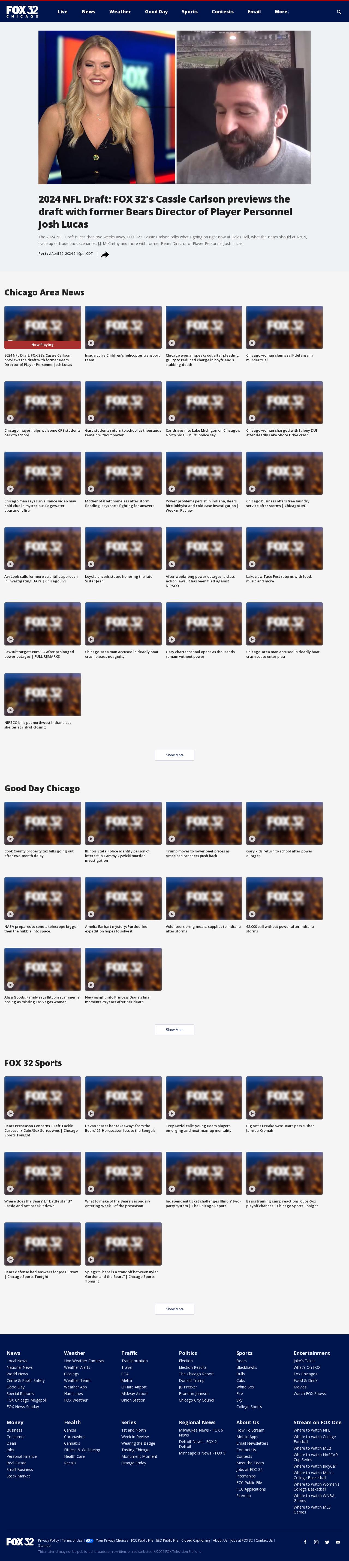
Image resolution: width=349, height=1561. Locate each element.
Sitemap (243, 1495)
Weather (74, 1353)
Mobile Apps (247, 1436)
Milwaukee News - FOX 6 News (201, 1432)
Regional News (197, 1422)
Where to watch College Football (315, 1439)
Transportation (134, 1360)
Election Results (193, 1367)
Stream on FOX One (318, 1422)
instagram (316, 1542)
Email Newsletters (252, 1443)
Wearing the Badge (138, 1443)
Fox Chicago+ (306, 1373)
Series (128, 1422)
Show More (174, 755)
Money (15, 1422)
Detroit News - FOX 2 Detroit (198, 1444)
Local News (17, 1360)
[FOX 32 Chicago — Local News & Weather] (25, 11)
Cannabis (72, 1443)
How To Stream (250, 1430)
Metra (126, 1380)
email (338, 1542)
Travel (126, 1367)
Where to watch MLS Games (312, 1509)
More (281, 11)
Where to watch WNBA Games (314, 1498)
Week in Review (135, 1436)
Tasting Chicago (135, 1449)
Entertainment (312, 1353)
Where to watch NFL (312, 1430)
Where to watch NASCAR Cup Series (316, 1457)
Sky (239, 1400)
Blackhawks (246, 1367)
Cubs (240, 1380)
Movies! (300, 1387)
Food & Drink (305, 1380)
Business (14, 1430)
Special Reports (20, 1393)
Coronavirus (74, 1436)
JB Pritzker (188, 1387)
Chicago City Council (197, 1400)
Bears (241, 1360)
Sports (244, 1353)
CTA (125, 1373)
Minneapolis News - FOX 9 (202, 1453)
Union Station (133, 1400)
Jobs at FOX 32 (249, 1469)
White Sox (245, 1387)
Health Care (74, 1456)
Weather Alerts (77, 1367)
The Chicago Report (196, 1373)
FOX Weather (76, 1400)
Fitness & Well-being (82, 1449)
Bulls (240, 1373)
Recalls (70, 1462)
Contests (244, 1456)
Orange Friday (133, 1462)
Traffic (129, 1353)
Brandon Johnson (194, 1393)
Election (186, 1360)
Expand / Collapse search (339, 12)
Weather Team (77, 1380)
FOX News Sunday (23, 1406)
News (13, 1353)
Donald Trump (191, 1380)
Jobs (10, 1449)
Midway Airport (134, 1393)
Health (72, 1422)
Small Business (20, 1469)
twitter (327, 1542)
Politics (188, 1353)
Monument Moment (139, 1456)
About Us (247, 1422)
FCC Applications (251, 1489)
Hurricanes (73, 1393)
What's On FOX (307, 1367)
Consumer (16, 1436)
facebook (305, 1542)
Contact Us (246, 1449)
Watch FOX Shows (310, 1393)
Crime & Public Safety (26, 1380)
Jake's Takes (304, 1360)
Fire (239, 1393)
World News (17, 1373)
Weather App (75, 1387)
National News (20, 1367)
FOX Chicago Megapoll (27, 1400)
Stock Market (18, 1476)
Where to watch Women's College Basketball (316, 1487)
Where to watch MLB (312, 1448)
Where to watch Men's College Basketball (313, 1475)
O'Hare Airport (134, 1387)
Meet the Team (250, 1462)
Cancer (70, 1430)
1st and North (133, 1430)
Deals (12, 1443)
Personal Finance (22, 1456)
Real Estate (16, 1462)
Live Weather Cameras (84, 1360)
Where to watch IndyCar (315, 1466)
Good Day (16, 1387)
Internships (246, 1476)
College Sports (249, 1406)
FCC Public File (249, 1482)
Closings (71, 1373)
